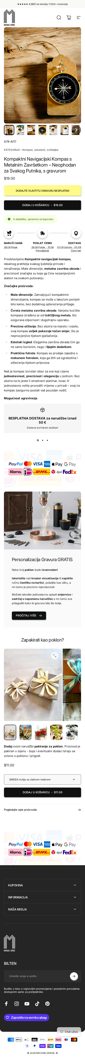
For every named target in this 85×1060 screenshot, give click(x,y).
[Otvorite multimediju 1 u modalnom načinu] (55, 656)
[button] (9, 130)
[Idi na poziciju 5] (72, 732)
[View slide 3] (47, 440)
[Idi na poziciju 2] (25, 732)
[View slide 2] (42, 440)
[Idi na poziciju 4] (56, 732)
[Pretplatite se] (74, 976)
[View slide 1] (37, 440)
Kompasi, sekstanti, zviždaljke (40, 149)
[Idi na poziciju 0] (10, 732)
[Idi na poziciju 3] (41, 732)
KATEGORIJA (12, 149)
